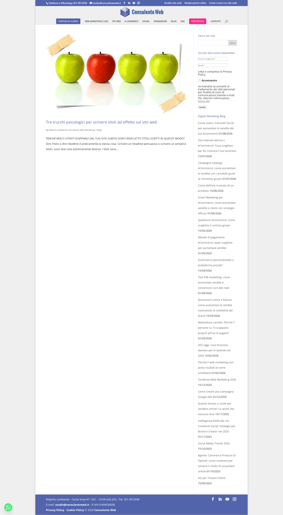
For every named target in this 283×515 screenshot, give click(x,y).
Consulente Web (105, 510)
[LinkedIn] (129, 3)
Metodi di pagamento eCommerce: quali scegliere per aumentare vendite (215, 242)
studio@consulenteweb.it (72, 504)
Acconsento (209, 80)
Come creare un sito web (223, 3)
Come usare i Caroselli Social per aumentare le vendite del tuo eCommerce (216, 128)
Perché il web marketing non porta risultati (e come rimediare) (215, 367)
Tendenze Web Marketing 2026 (217, 379)
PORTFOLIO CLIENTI (68, 21)
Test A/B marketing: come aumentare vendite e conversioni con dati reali (214, 282)
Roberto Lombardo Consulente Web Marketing (72, 130)
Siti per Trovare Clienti (211, 478)
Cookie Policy (75, 510)
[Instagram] (138, 3)
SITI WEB (116, 21)
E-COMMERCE (131, 21)
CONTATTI (216, 21)
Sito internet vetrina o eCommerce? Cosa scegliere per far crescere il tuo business (217, 145)
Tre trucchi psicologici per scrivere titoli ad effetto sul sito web (101, 122)
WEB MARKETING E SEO (96, 21)
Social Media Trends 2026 (214, 443)
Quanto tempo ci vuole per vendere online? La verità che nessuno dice (216, 409)
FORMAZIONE (160, 21)
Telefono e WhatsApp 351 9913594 (68, 3)
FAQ (183, 21)
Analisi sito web (173, 3)
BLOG (174, 21)
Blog (99, 130)
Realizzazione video (195, 3)
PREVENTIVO (197, 21)
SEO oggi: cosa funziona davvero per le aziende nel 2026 (214, 350)
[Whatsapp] (8, 507)
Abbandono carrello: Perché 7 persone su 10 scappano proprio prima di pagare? (216, 328)
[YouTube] (134, 3)
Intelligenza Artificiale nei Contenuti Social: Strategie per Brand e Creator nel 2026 (216, 426)
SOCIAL (146, 21)
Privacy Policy (55, 510)
